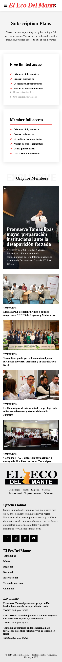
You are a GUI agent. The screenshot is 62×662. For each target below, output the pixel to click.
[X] (24, 538)
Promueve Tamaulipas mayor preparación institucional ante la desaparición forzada (30, 236)
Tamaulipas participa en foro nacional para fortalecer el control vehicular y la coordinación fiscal (29, 361)
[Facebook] (7, 538)
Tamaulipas (9, 308)
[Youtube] (34, 538)
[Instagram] (16, 538)
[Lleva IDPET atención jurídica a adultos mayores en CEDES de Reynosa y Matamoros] (31, 289)
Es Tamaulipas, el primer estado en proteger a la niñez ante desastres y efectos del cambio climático (30, 411)
